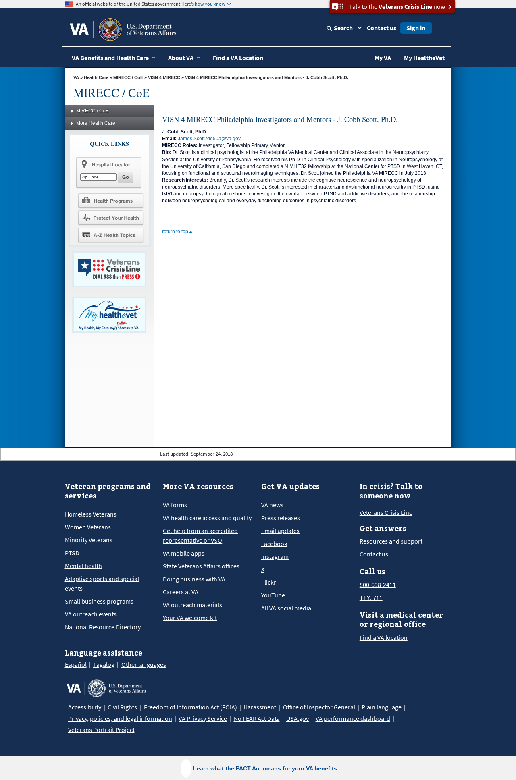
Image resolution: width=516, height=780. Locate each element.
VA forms (175, 505)
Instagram (275, 556)
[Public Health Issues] (110, 217)
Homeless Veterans (91, 514)
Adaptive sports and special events (102, 583)
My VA (383, 58)
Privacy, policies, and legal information (120, 718)
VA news (272, 505)
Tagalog (103, 664)
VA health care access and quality (207, 518)
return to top (175, 231)
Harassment (259, 707)
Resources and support (391, 541)
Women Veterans (88, 527)
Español (76, 664)
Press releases (280, 518)
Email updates (280, 531)
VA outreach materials (192, 605)
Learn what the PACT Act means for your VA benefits (265, 768)
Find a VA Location (238, 58)
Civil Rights (122, 707)
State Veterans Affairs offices (201, 566)
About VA (181, 58)
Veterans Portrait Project (101, 730)
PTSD (72, 553)
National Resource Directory (103, 627)
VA (76, 77)
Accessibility (84, 707)
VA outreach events (91, 614)
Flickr (268, 582)
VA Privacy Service (203, 718)
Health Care (96, 77)
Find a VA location (384, 637)
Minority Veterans (88, 540)
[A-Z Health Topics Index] (110, 235)
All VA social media (286, 608)
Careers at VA (180, 592)
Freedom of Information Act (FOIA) (190, 707)
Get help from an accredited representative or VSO (200, 535)
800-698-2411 (378, 585)
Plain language (382, 707)
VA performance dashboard (353, 718)
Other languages (143, 664)
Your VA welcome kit (190, 618)
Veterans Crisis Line (386, 512)
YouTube (273, 595)
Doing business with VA (194, 579)
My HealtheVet (424, 58)
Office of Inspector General (319, 707)
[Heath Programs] (110, 200)
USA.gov (297, 718)
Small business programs (99, 601)
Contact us (381, 28)
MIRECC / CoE (128, 77)
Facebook (274, 543)
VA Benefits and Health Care (110, 58)
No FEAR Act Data (257, 718)
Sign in (415, 28)
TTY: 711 (371, 597)
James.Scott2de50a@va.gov (209, 138)
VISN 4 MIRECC (164, 77)
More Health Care (95, 123)
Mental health (83, 566)
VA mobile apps (183, 553)
